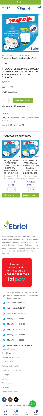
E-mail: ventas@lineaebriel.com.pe (19, 345)
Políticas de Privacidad (10, 366)
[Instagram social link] (20, 2)
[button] (11, 195)
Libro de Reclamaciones (11, 357)
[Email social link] (11, 125)
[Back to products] (6, 63)
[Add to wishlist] (17, 143)
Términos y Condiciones (11, 370)
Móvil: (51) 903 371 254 (16, 329)
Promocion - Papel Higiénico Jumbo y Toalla (19, 58)
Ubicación (6, 379)
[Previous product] (3, 63)
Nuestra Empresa (8, 349)
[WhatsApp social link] (20, 125)
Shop (11, 55)
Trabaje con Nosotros (10, 392)
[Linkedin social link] (17, 125)
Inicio (4, 55)
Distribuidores (7, 383)
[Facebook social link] (17, 2)
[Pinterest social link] (14, 125)
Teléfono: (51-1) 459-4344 (17, 303)
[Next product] (9, 63)
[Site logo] (23, 8)
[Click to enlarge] (6, 47)
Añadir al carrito (22, 100)
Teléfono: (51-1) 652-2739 (17, 313)
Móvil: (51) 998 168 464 (16, 335)
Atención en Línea (9, 353)
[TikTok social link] (23, 2)
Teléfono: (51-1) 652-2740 (17, 308)
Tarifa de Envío (7, 362)
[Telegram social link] (23, 125)
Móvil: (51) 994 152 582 (16, 319)
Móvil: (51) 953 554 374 (16, 340)
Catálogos (6, 375)
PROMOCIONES (22, 55)
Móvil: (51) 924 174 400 (16, 324)
